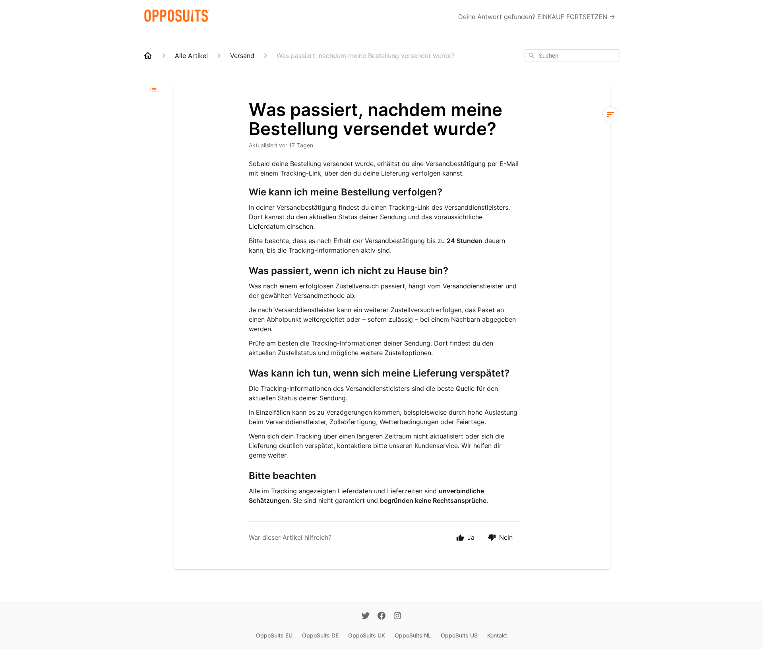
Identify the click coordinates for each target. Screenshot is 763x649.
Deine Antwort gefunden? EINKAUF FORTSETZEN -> (536, 17)
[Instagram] (397, 616)
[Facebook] (381, 616)
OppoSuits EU (274, 635)
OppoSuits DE (320, 635)
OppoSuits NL (413, 635)
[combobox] (572, 55)
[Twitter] (365, 616)
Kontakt (497, 635)
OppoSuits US (459, 635)
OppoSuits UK (366, 635)
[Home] (148, 55)
